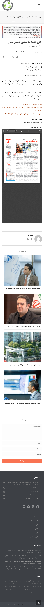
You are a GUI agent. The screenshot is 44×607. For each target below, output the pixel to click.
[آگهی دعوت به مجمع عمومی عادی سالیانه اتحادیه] (22, 32)
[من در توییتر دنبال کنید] (31, 239)
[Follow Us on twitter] (24, 507)
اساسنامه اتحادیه (33, 521)
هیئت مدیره (34, 525)
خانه (32, 21)
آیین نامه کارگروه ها (32, 537)
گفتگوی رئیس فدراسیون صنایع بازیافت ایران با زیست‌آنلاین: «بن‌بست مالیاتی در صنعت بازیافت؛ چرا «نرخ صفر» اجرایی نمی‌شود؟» (22, 326)
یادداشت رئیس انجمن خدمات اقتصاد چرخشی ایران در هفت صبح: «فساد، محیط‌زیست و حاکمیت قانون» (22, 288)
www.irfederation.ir (31, 499)
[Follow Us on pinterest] (28, 507)
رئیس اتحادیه (34, 529)
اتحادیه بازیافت (20, 604)
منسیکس (6, 604)
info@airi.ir (34, 495)
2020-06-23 (23, 52)
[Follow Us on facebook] (37, 507)
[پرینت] (18, 57)
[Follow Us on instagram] (33, 507)
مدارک (29, 21)
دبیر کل (35, 533)
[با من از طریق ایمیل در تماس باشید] (28, 239)
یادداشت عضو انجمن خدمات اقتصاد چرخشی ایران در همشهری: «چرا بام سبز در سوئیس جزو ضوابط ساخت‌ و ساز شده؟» (22, 365)
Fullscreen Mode (36, 127)
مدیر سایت (36, 52)
